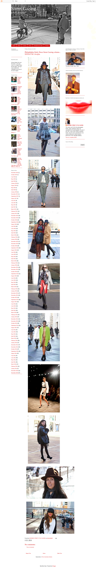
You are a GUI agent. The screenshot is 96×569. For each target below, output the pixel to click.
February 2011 (14, 366)
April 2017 (13, 207)
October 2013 (14, 297)
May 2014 (13, 282)
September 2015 (14, 247)
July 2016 (13, 226)
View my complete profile (71, 137)
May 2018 (13, 187)
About (19, 45)
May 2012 (13, 334)
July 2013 (13, 303)
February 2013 (14, 314)
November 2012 (14, 321)
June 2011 (13, 357)
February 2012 (14, 340)
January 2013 (14, 316)
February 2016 (14, 237)
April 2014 (13, 284)
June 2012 (13, 331)
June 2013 (13, 306)
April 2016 (13, 232)
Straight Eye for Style (38, 45)
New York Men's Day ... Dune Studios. (19, 143)
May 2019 (13, 179)
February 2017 (14, 211)
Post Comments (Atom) (47, 556)
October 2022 (14, 174)
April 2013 (13, 310)
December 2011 (14, 344)
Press (30, 45)
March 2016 (13, 235)
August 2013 (14, 301)
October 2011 (14, 349)
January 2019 (14, 183)
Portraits (47, 45)
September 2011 (14, 351)
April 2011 (13, 362)
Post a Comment (30, 547)
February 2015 (14, 263)
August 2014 (14, 275)
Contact (24, 45)
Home (14, 45)
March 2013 (13, 312)
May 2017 (13, 204)
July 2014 (13, 278)
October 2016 (14, 220)
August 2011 (14, 353)
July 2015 (13, 252)
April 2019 (13, 181)
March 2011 (13, 364)
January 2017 (14, 213)
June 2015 (13, 254)
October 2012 (14, 323)
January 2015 (14, 265)
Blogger (54, 566)
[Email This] (25, 540)
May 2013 (13, 308)
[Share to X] (28, 540)
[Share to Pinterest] (31, 540)
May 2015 (13, 256)
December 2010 (14, 370)
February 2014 (14, 288)
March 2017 (13, 209)
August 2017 (14, 198)
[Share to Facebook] (29, 540)
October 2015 (14, 245)
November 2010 (14, 372)
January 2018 (14, 192)
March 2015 (13, 260)
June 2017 (13, 202)
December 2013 (14, 293)
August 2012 (14, 327)
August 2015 (14, 250)
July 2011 (13, 355)
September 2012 (14, 325)
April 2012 (13, 336)
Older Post (59, 553)
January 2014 (14, 291)
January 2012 (14, 342)
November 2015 (14, 243)
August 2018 (14, 185)
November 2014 (14, 269)
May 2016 (13, 230)
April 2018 (13, 189)
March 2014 (13, 286)
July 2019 (13, 176)
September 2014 (14, 273)
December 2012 (14, 319)
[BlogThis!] (27, 540)
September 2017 (14, 196)
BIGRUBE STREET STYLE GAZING (75, 125)
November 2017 (14, 194)
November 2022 (14, 172)
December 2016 (14, 215)
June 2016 (13, 228)
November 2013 (14, 295)
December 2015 (14, 241)
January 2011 (14, 368)
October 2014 (14, 271)
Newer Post (28, 553)
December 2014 (14, 267)
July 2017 (13, 200)
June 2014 (13, 280)
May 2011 (13, 359)
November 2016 (14, 217)
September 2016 (14, 222)
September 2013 (14, 299)
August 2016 (14, 224)
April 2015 (13, 258)
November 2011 (14, 347)
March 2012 (13, 338)
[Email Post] (56, 538)
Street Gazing (23, 8)
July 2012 (13, 329)
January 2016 (14, 239)
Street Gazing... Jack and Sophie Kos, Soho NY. (19, 120)
